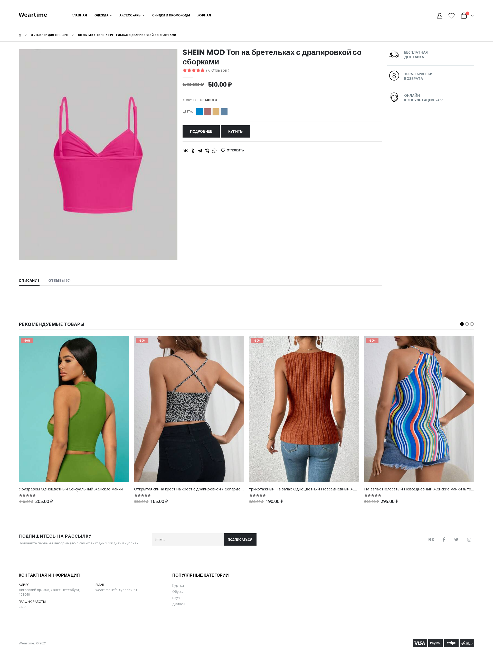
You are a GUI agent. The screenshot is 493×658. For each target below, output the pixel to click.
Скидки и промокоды (171, 15)
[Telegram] (200, 151)
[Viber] (207, 151)
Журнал (204, 15)
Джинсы (178, 604)
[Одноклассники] (193, 151)
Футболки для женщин (49, 35)
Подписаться (240, 539)
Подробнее (201, 131)
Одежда (101, 15)
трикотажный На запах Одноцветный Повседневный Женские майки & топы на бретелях (333, 488)
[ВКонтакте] (186, 151)
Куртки (178, 585)
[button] (467, 16)
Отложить (235, 150)
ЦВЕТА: (188, 112)
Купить (235, 131)
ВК (431, 539)
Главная (79, 15)
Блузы (177, 597)
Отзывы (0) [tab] (59, 280)
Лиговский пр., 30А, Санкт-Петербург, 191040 (49, 592)
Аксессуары (130, 15)
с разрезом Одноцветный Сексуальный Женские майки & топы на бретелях (90, 488)
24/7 (22, 606)
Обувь (177, 591)
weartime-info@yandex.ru (116, 589)
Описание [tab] (29, 280)
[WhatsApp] (214, 151)
